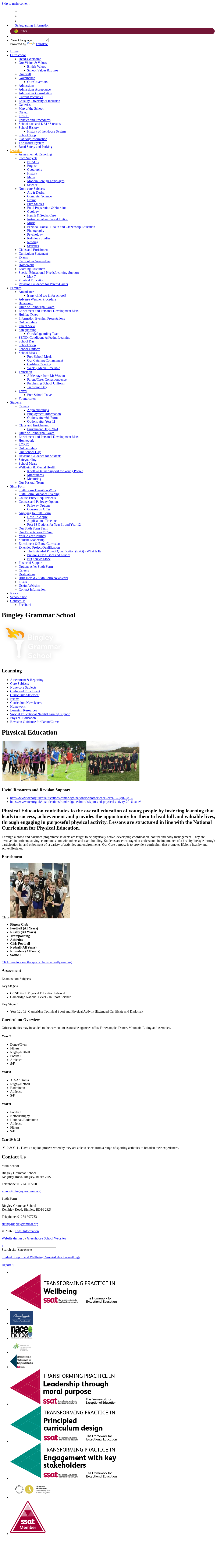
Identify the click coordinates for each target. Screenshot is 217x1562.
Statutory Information (33, 139)
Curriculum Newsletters (34, 261)
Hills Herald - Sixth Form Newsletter (43, 578)
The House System (31, 143)
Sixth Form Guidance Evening (39, 494)
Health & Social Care (41, 215)
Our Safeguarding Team (43, 333)
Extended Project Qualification (39, 547)
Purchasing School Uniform (45, 383)
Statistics (33, 246)
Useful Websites (29, 585)
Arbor (24, 30)
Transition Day (37, 387)
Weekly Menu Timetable (43, 368)
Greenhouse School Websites (46, 1238)
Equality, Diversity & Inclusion (39, 101)
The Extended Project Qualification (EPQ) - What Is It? (64, 551)
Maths (31, 177)
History (32, 173)
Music (31, 223)
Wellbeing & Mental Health (37, 467)
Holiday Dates (28, 314)
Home (14, 51)
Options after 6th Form (42, 417)
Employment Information (44, 414)
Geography (34, 169)
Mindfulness (35, 475)
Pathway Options (38, 505)
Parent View (27, 326)
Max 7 (31, 276)
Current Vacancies (31, 97)
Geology (33, 211)
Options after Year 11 (41, 421)
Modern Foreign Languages (45, 181)
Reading (32, 242)
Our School (18, 55)
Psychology (35, 234)
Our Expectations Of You (36, 532)
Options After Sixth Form (36, 566)
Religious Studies (38, 238)
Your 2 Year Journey (32, 536)
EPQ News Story (38, 559)
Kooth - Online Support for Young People (55, 471)
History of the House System (46, 131)
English (32, 166)
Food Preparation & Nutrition (47, 208)
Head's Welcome (30, 59)
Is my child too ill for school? (46, 295)
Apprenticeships (38, 410)
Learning (16, 150)
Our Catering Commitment (45, 360)
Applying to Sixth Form (35, 513)
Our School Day (30, 452)
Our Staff (25, 74)
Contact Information (32, 589)
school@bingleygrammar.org (21, 1191)
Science (32, 185)
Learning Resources (32, 269)
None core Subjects (32, 188)
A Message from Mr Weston (46, 375)
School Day (27, 341)
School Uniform (29, 349)
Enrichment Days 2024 (42, 429)
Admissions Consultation (35, 93)
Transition (25, 372)
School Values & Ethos (42, 70)
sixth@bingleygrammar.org (20, 1224)
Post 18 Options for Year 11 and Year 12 (54, 524)
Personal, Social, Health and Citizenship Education (61, 227)
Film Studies (35, 204)
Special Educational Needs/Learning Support (49, 272)
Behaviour (26, 303)
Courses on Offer (38, 509)
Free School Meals (39, 356)
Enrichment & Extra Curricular (39, 543)
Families (15, 288)
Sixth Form (17, 486)
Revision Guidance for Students (40, 456)
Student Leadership (32, 540)
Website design (12, 1238)
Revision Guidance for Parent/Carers (43, 284)
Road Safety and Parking (35, 146)
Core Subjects (28, 158)
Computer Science (39, 196)
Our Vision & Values (33, 62)
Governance (27, 78)
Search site (9, 1249)
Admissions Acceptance (35, 89)
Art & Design (36, 192)
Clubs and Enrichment (34, 249)
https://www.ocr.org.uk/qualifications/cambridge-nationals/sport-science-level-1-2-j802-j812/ (71, 798)
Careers (24, 406)
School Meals (28, 353)
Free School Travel (40, 395)
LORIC (24, 116)
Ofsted (23, 112)
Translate (42, 44)
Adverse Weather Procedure (37, 299)
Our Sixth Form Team (33, 528)
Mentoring (34, 479)
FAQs (23, 582)
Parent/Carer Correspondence (47, 379)
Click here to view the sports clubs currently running (37, 962)
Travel (23, 391)
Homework (26, 265)
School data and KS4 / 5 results (40, 124)
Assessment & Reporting (35, 154)
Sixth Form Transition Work (37, 490)
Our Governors (37, 82)
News (14, 593)
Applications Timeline (42, 521)
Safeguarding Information (32, 25)
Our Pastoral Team (31, 482)
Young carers (27, 398)
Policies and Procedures (34, 120)
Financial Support (30, 562)
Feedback (25, 604)
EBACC (33, 162)
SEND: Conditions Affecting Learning (44, 337)
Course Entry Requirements (37, 498)
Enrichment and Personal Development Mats (48, 311)
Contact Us (17, 601)
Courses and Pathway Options (39, 501)
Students (16, 402)
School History (29, 127)
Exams (23, 257)
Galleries (25, 104)
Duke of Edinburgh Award (36, 307)
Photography (35, 230)
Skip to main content (15, 3)
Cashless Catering (39, 364)
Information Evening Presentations (42, 318)
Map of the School (31, 108)
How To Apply (37, 517)
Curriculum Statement (33, 253)
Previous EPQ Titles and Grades (48, 555)
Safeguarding (27, 330)
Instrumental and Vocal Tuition (47, 219)
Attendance (26, 291)
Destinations (27, 574)
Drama (31, 200)
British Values (36, 66)
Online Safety (28, 322)
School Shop (27, 135)
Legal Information (27, 1231)
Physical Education (31, 280)
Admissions (26, 85)
